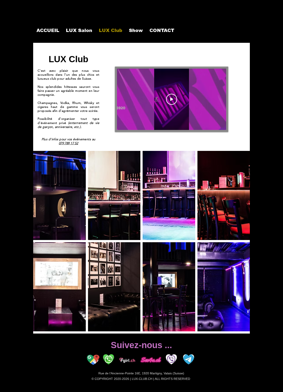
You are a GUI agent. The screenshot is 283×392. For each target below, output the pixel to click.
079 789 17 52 (68, 143)
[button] (59, 195)
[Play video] (171, 99)
